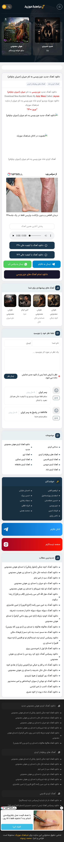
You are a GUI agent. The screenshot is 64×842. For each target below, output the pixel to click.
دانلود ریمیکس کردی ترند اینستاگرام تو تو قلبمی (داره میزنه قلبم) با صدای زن (32, 640)
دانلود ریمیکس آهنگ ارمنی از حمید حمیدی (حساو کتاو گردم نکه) (33, 805)
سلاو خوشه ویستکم (16, 48)
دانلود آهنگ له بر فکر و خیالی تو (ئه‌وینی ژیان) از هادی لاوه (32, 665)
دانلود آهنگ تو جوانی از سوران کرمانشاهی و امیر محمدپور (33, 681)
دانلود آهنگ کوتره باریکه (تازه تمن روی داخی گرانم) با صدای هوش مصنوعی (32, 618)
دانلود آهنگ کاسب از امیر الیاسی (44, 686)
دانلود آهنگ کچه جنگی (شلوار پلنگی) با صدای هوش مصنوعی (31, 567)
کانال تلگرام (55, 529)
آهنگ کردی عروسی (50, 464)
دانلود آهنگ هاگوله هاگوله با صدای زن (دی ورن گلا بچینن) (32, 626)
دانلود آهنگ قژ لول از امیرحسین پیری (42, 648)
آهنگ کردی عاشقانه (22, 464)
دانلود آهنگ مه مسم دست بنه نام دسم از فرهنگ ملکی (34, 632)
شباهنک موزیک (22, 835)
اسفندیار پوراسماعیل (50, 495)
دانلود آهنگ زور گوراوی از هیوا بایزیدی (41, 675)
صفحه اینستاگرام (53, 544)
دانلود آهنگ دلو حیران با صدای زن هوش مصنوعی (36, 583)
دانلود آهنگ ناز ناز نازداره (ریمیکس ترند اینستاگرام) (39, 800)
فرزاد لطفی (26, 505)
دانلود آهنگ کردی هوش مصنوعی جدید (17, 447)
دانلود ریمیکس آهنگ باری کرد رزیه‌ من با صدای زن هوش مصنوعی (33, 657)
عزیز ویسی (53, 505)
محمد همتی (25, 510)
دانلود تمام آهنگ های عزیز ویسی (32, 274)
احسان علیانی (24, 490)
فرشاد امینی (53, 510)
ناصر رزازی (54, 515)
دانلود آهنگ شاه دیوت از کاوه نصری (42, 692)
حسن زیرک (25, 495)
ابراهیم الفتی (53, 490)
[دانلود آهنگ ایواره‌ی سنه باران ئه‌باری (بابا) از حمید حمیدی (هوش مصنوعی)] (47, 30)
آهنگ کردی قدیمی (50, 459)
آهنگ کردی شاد (52, 469)
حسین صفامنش (51, 500)
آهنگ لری (26, 454)
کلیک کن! (17, 827)
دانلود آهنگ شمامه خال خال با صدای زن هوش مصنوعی (33, 572)
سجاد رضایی (25, 500)
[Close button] (61, 807)
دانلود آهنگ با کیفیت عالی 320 (30, 245)
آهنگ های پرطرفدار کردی (48, 454)
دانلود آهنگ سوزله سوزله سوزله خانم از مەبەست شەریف (34, 610)
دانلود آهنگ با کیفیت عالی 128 (30, 254)
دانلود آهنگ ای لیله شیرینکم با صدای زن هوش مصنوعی (34, 588)
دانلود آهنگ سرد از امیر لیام (46, 578)
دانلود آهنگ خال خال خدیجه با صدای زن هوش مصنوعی (33, 670)
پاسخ (56, 398)
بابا (47, 48)
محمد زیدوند (26, 838)
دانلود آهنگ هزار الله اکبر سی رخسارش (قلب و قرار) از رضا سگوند (33, 597)
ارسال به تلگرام (44, 264)
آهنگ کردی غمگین (22, 459)
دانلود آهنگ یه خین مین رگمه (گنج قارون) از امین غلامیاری (32, 605)
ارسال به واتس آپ (15, 264)
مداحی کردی (53, 447)
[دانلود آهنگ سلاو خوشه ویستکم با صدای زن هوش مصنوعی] (16, 30)
